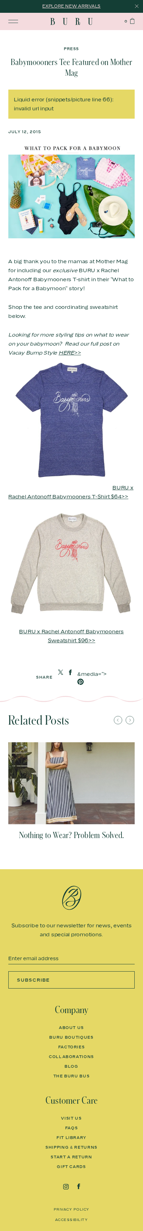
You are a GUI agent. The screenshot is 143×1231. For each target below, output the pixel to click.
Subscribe (33, 980)
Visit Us (71, 1118)
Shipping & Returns (71, 1147)
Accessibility (71, 1220)
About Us (71, 1027)
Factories (71, 1047)
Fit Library (71, 1137)
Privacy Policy (72, 1209)
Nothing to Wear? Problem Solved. (71, 835)
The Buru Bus (71, 1076)
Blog (71, 1066)
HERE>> (70, 352)
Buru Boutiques (71, 1037)
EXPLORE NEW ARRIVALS (71, 6)
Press (71, 49)
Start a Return (71, 1157)
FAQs (71, 1128)
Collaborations (71, 1056)
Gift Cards (71, 1166)
